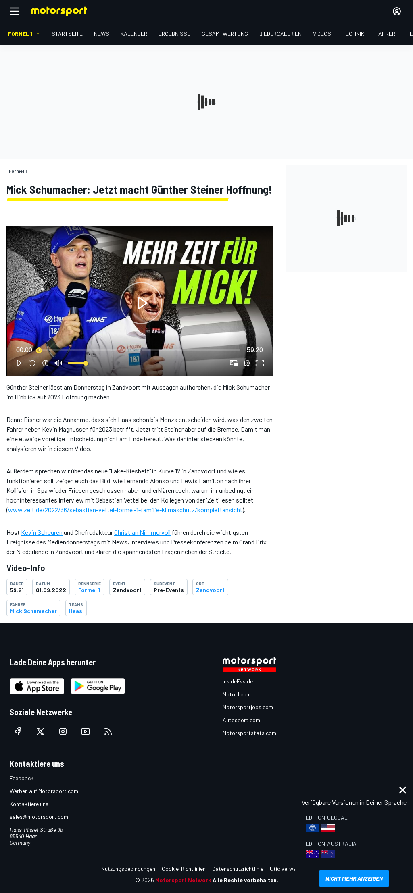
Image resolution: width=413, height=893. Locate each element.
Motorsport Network (183, 879)
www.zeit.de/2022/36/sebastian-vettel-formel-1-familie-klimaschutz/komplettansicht (125, 509)
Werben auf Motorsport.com (44, 790)
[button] (141, 302)
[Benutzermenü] (397, 11)
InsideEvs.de (238, 681)
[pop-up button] (246, 363)
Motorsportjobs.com (248, 707)
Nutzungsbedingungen (128, 868)
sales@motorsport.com (39, 816)
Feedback (21, 778)
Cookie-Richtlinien (184, 868)
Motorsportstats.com (249, 732)
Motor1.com (237, 694)
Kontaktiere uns (29, 803)
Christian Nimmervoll (142, 532)
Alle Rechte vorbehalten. (245, 879)
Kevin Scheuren (42, 532)
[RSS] (108, 731)
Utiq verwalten (288, 868)
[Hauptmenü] (14, 11)
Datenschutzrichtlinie (237, 868)
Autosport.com (241, 719)
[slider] (139, 350)
